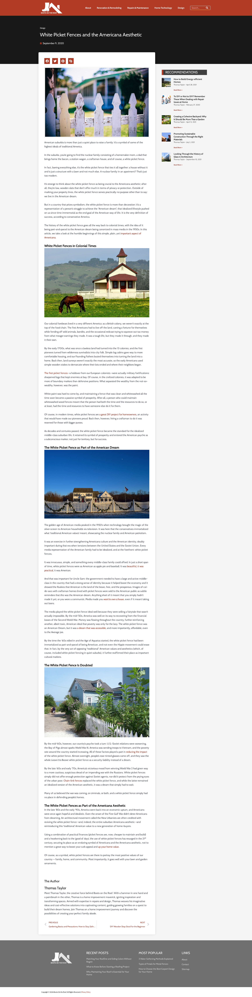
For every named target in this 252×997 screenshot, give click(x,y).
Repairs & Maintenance (138, 8)
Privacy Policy (86, 992)
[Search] (207, 8)
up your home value (108, 846)
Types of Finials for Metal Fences (153, 964)
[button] (47, 61)
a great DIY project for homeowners (117, 414)
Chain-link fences (73, 780)
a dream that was (91, 628)
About (88, 8)
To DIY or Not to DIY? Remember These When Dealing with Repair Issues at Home (189, 99)
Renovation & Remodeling (109, 8)
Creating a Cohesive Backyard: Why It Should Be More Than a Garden (190, 118)
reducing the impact (136, 751)
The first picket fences (56, 373)
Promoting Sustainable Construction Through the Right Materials (188, 137)
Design (181, 8)
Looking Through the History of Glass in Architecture (188, 155)
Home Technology (163, 8)
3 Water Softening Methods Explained (156, 959)
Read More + (178, 90)
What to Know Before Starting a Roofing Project (107, 966)
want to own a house (114, 599)
